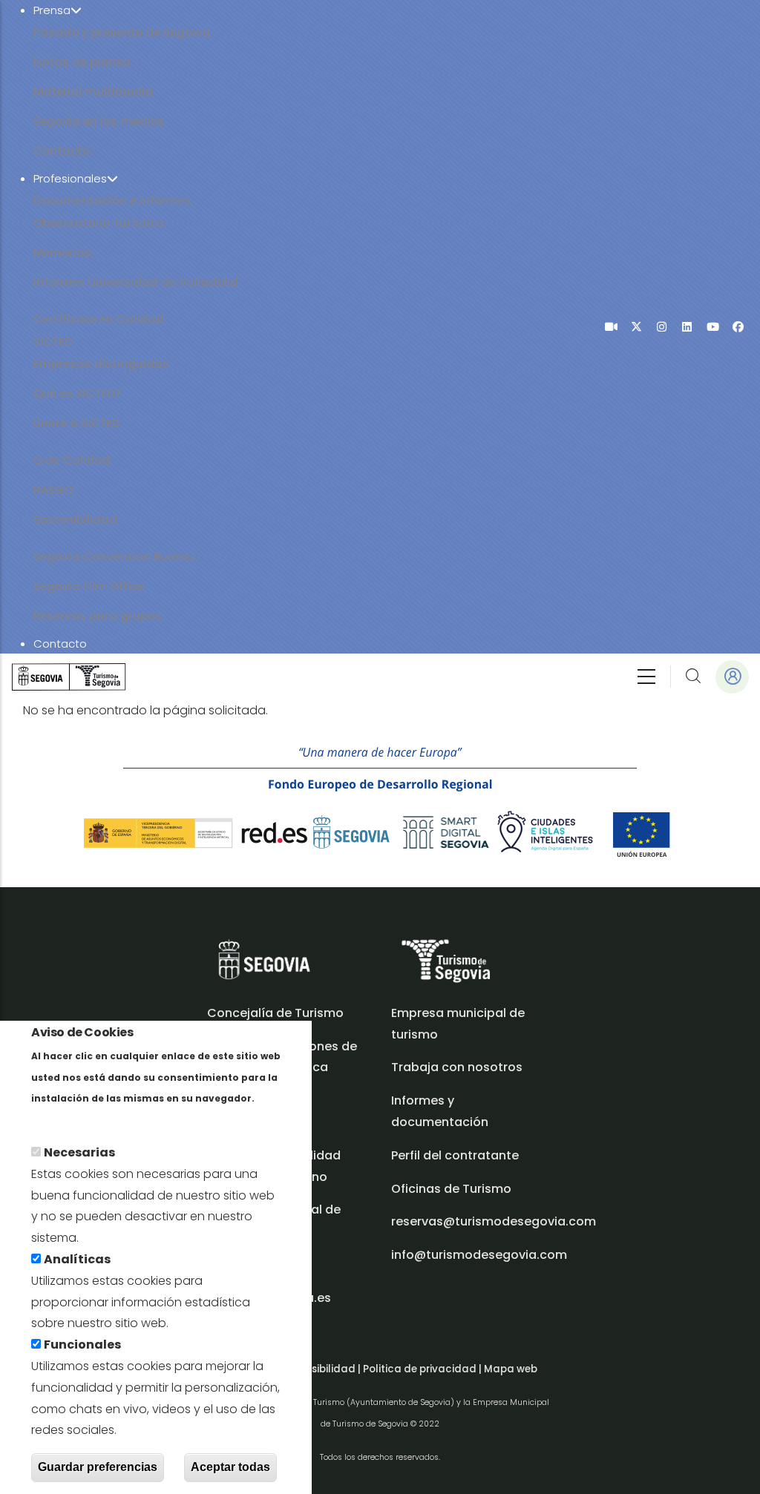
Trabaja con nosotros (456, 1067)
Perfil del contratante (455, 1155)
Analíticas (77, 1259)
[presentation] (611, 327)
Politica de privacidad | (423, 1369)
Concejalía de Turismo (275, 1012)
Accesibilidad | (324, 1369)
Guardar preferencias (97, 1467)
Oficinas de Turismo (451, 1188)
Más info (56, 1119)
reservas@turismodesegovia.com (493, 1221)
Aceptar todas (230, 1467)
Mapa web (510, 1369)
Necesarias (79, 1152)
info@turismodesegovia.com (479, 1254)
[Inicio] (68, 677)
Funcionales (82, 1344)
